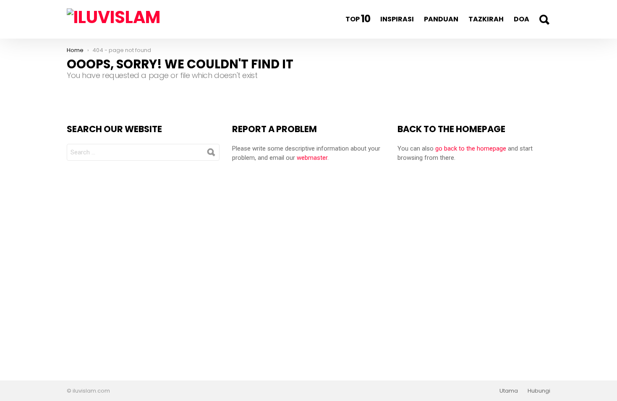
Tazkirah (486, 19)
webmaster (312, 157)
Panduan (441, 19)
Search (544, 19)
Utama (508, 391)
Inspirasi (397, 19)
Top (357, 19)
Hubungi (539, 391)
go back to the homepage (470, 148)
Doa (521, 19)
